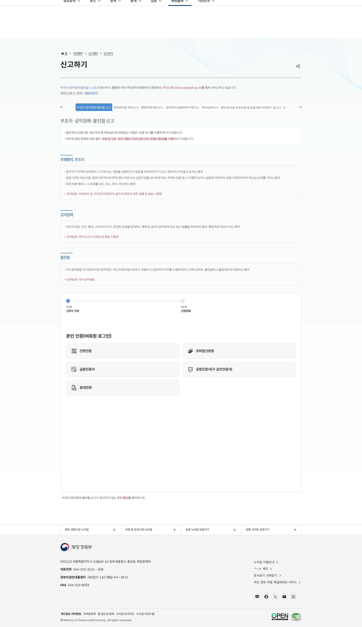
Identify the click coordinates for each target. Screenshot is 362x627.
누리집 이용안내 (264, 562)
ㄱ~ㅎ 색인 (261, 569)
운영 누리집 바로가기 (197, 529)
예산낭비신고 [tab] (210, 107)
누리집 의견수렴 (145, 614)
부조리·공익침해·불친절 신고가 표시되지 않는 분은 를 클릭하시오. (104, 497)
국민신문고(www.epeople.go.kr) (182, 87)
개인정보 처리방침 (71, 614)
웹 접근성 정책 (106, 614)
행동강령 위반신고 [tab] (152, 107)
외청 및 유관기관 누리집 (138, 529)
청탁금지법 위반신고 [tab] (126, 107)
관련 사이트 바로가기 (257, 529)
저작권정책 (89, 614)
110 (102, 577)
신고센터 (93, 53)
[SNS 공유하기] (298, 66)
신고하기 (108, 53)
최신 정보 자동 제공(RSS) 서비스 (275, 582)
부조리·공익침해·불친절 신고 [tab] (94, 107)
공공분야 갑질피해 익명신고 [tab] (182, 107)
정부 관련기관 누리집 (77, 529)
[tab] (253, 107)
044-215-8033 (78, 585)
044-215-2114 (84, 569)
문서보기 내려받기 (265, 575)
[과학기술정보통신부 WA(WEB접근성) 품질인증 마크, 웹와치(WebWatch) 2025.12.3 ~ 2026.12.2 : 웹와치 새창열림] (296, 617)
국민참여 (77, 53)
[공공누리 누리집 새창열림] (279, 617)
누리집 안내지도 (125, 614)
